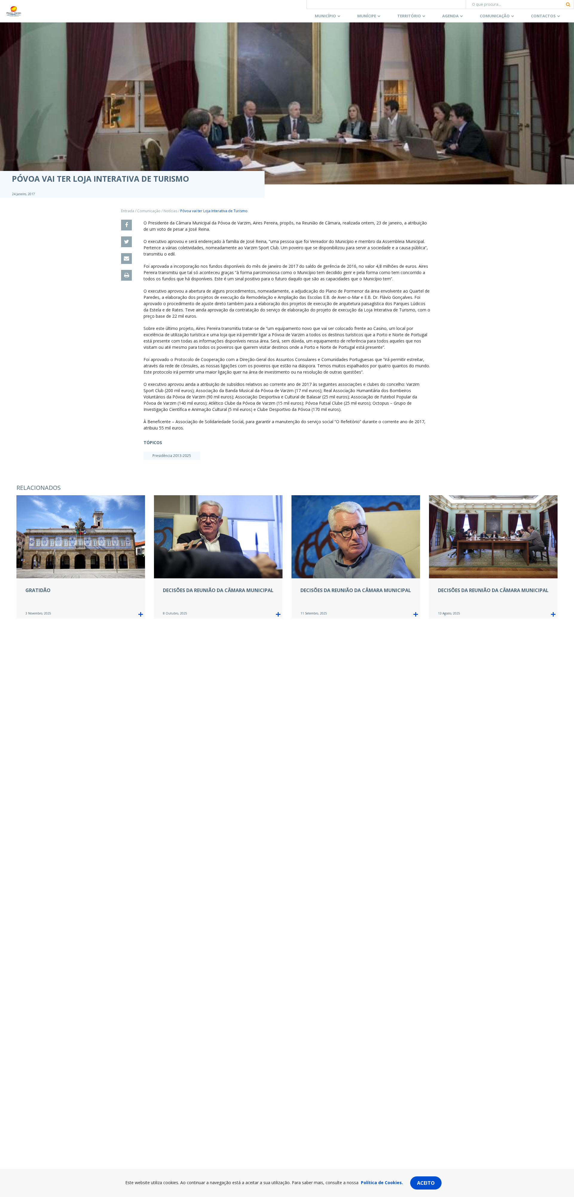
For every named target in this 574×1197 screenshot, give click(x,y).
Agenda (450, 16)
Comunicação (495, 16)
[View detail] (140, 614)
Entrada (127, 210)
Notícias (170, 210)
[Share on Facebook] (126, 225)
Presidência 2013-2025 (171, 455)
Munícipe (366, 16)
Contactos (543, 16)
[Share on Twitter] (126, 241)
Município (325, 16)
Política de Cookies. (382, 1182)
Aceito (426, 1183)
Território (409, 16)
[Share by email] (126, 258)
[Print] (126, 275)
